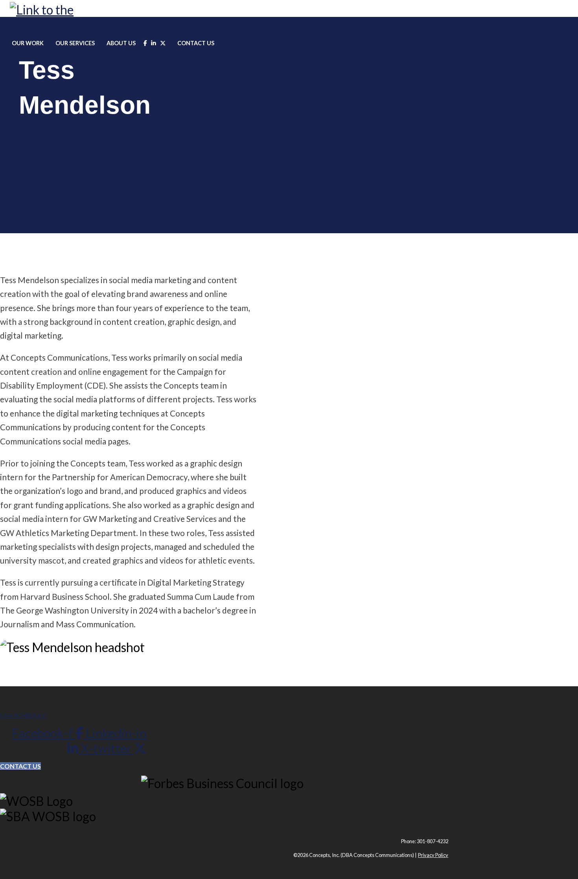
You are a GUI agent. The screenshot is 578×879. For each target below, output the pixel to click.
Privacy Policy (433, 855)
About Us (121, 43)
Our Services (75, 43)
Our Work (28, 43)
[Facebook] (145, 43)
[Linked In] (153, 43)
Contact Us (195, 43)
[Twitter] (163, 43)
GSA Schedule (23, 715)
